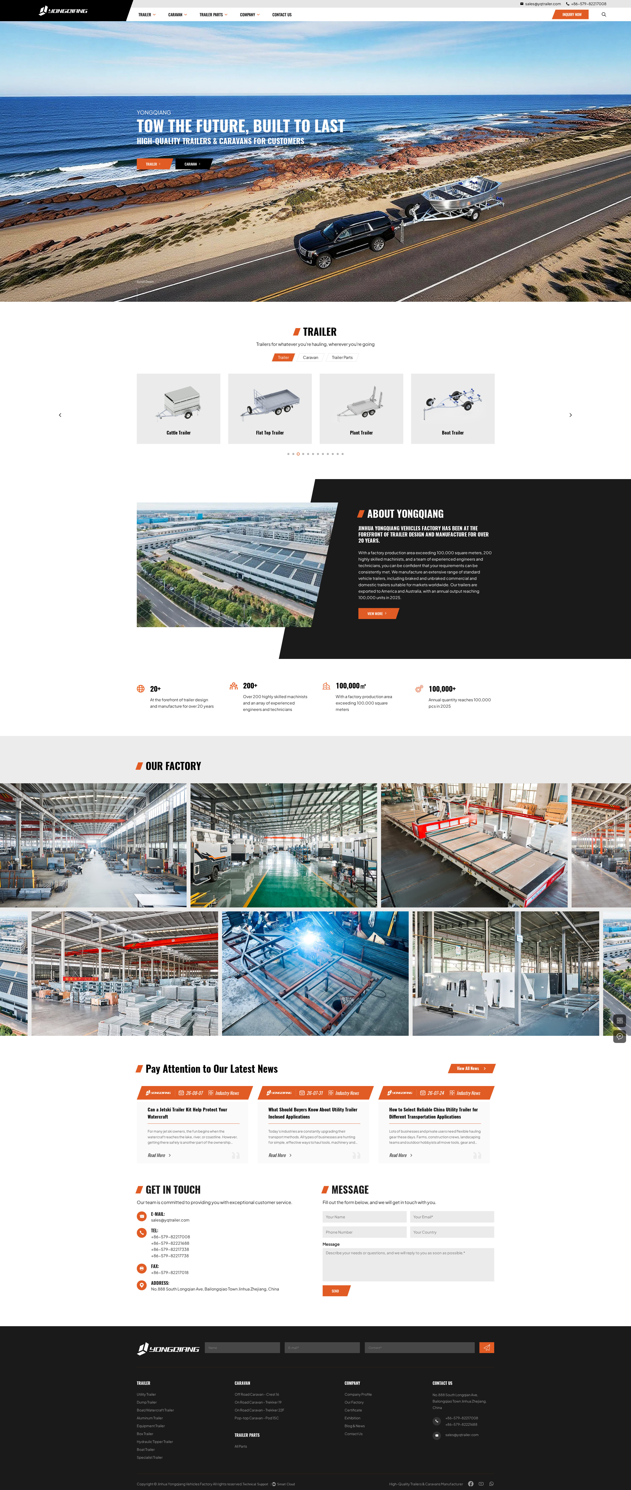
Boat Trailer (361, 433)
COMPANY (247, 14)
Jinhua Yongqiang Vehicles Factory (185, 1484)
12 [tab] (343, 454)
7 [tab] (318, 454)
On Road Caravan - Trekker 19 (258, 1402)
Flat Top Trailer (179, 433)
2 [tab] (293, 454)
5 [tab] (308, 454)
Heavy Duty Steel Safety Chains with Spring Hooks (178, 458)
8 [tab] (323, 454)
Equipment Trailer (151, 1425)
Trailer (145, 14)
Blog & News (355, 1425)
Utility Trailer (146, 1394)
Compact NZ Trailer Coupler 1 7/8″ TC (453, 458)
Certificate (353, 1410)
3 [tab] (298, 454)
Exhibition (352, 1418)
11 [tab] (338, 454)
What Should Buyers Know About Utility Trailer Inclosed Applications (192, 1113)
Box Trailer (145, 1433)
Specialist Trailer (150, 1457)
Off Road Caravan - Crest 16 (257, 1394)
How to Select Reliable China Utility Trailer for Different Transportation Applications (312, 1113)
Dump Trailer (147, 1402)
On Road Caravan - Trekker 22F (259, 1410)
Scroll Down (145, 282)
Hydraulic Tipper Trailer (453, 433)
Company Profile (358, 1394)
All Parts (241, 1446)
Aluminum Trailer (150, 1418)
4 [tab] (303, 454)
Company (352, 1383)
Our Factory (354, 1402)
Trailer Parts (211, 14)
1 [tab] (288, 454)
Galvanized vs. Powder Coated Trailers (425, 1109)
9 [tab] (328, 454)
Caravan (175, 14)
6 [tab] (313, 454)
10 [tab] (333, 454)
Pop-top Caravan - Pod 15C (257, 1418)
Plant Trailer (270, 433)
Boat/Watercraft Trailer (155, 1410)
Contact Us (282, 14)
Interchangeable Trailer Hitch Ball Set (270, 458)
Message (331, 1244)
